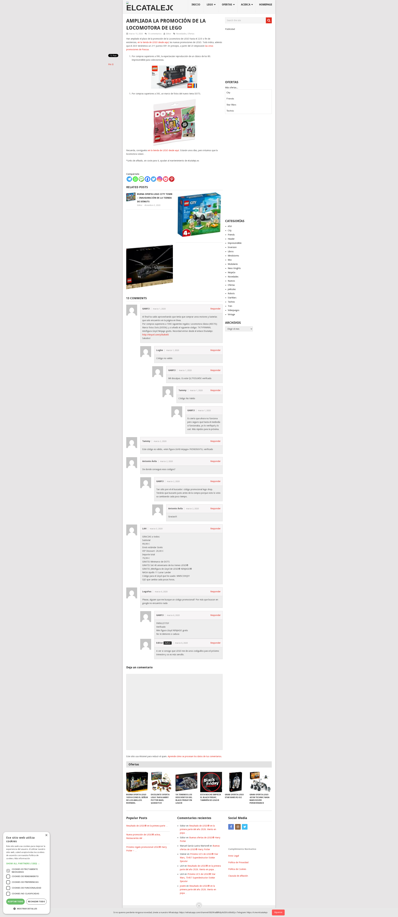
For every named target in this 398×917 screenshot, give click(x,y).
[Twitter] (153, 179)
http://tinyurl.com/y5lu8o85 (155, 334)
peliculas (232, 289)
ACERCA (245, 4)
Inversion (232, 247)
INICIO (196, 4)
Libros (231, 251)
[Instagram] (159, 179)
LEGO (210, 4)
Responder (215, 308)
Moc (230, 260)
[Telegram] (129, 179)
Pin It (110, 64)
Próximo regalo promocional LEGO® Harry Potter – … (146, 849)
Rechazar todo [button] (36, 901)
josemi (183, 886)
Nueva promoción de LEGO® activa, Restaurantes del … (143, 836)
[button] (26, 863)
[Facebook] (147, 179)
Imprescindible (234, 243)
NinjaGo (231, 272)
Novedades (181, 34)
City (228, 92)
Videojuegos (233, 310)
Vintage (231, 314)
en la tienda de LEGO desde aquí (153, 42)
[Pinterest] (171, 179)
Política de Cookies (237, 869)
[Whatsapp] (135, 179)
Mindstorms (233, 255)
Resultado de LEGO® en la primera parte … (147, 825)
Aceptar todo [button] (15, 901)
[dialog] (26, 873)
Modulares (233, 264)
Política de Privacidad (238, 862)
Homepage (265, 4)
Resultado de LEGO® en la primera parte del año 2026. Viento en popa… (198, 829)
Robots (231, 293)
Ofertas (190, 34)
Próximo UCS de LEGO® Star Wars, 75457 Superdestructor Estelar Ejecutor (199, 857)
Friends (230, 98)
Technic (230, 110)
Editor (168, 34)
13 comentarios (155, 34)
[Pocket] (165, 179)
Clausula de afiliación (238, 876)
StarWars (232, 297)
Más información (22, 858)
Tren (230, 306)
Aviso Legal (233, 855)
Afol (230, 226)
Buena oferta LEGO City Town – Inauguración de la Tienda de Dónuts (154, 198)
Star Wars (231, 104)
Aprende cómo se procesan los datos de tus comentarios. (195, 756)
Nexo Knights (234, 268)
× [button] (46, 835)
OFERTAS (227, 4)
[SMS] (141, 179)
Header (231, 239)
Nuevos (231, 281)
